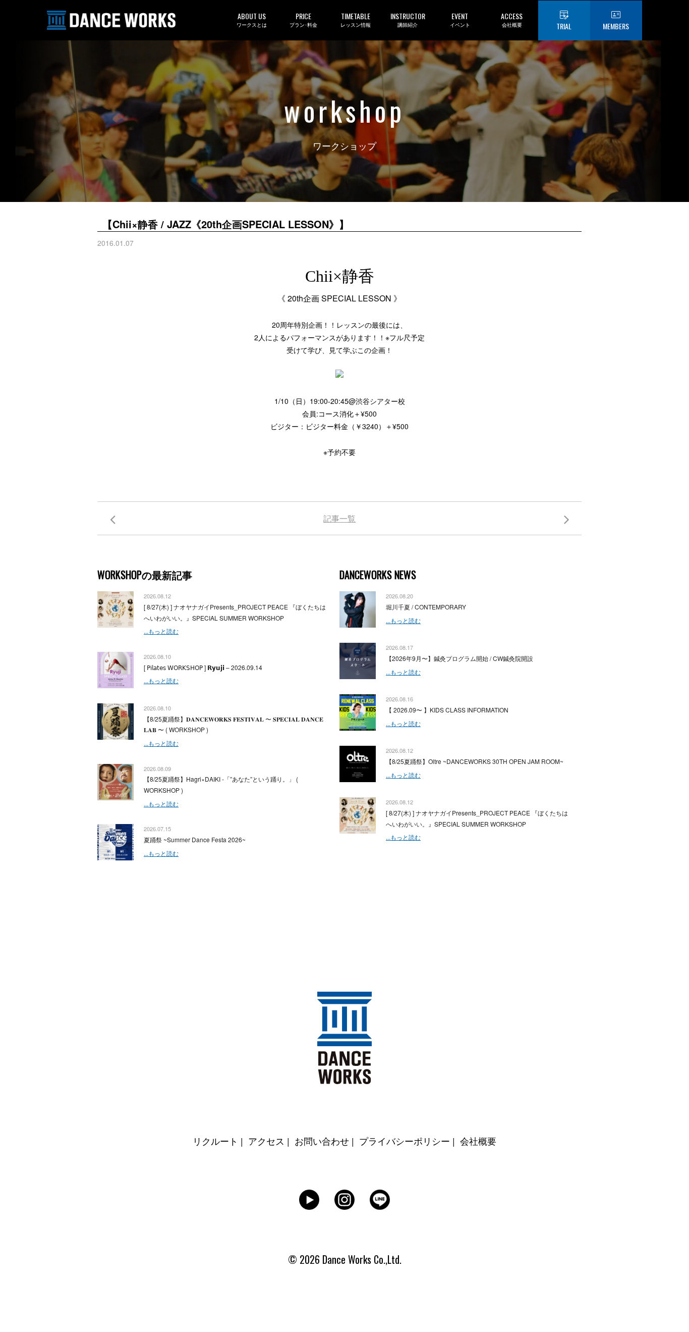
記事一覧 (339, 518)
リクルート (215, 1140)
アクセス (266, 1140)
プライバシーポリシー (404, 1140)
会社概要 (478, 1140)
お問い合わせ (322, 1140)
